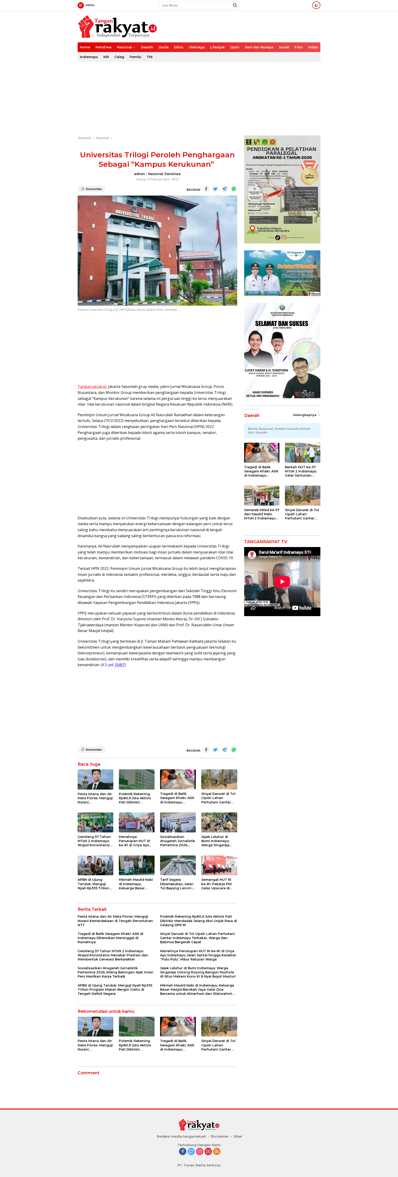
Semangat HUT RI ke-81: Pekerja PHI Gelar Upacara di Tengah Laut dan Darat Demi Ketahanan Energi (216, 884)
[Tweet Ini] (215, 188)
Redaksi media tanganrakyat (181, 1136)
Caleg (119, 57)
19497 (119, 664)
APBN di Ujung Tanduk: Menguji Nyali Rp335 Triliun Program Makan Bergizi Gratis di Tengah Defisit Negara (93, 884)
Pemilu (135, 57)
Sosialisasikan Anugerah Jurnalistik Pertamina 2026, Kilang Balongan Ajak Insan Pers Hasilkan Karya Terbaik (177, 841)
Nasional (124, 47)
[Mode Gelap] (316, 5)
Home (85, 47)
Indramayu (89, 57)
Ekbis (178, 47)
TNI (149, 57)
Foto (299, 47)
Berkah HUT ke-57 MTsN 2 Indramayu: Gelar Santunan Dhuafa (301, 471)
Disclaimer (220, 1136)
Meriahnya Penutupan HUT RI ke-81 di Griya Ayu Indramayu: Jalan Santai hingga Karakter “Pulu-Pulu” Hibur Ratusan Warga (136, 841)
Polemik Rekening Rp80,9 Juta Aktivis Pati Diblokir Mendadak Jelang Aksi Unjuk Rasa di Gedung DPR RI (135, 798)
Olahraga (197, 47)
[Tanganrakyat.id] (117, 26)
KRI (106, 57)
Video (313, 47)
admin (139, 174)
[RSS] (216, 1152)
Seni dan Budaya (259, 47)
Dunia (164, 47)
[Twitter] (191, 1152)
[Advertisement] (199, 98)
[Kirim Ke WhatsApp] (233, 188)
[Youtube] (208, 1152)
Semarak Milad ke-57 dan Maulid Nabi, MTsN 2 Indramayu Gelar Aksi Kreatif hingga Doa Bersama (261, 514)
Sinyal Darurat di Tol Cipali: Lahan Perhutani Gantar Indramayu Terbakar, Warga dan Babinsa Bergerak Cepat (218, 798)
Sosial (284, 47)
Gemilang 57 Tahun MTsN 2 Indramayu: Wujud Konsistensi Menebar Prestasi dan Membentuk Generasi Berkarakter (94, 841)
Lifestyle (217, 47)
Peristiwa (103, 47)
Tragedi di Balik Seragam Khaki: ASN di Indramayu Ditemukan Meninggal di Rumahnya (177, 798)
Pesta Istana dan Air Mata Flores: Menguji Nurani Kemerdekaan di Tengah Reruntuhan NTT (95, 798)
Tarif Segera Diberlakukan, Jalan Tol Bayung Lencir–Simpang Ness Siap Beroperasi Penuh (176, 884)
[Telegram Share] (224, 188)
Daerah (147, 47)
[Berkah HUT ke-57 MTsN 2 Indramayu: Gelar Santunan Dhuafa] (302, 453)
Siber (238, 1136)
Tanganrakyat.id (92, 386)
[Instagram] (199, 1152)
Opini (234, 47)
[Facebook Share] (206, 188)
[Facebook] (182, 1152)
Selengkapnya (305, 415)
